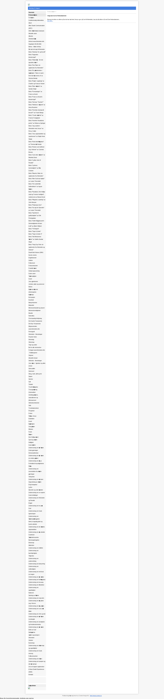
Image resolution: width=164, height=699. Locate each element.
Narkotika (31, 315)
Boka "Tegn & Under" (35, 231)
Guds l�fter (32, 445)
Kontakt (31, 674)
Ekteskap (31, 542)
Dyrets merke (33, 255)
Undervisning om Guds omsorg (35, 652)
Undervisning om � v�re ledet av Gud (36, 628)
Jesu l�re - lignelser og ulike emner (37, 365)
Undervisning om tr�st (35, 658)
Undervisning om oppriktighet (33, 589)
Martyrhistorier (33, 302)
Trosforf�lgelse (33, 387)
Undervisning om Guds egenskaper (35, 512)
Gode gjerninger (33, 450)
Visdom (31, 640)
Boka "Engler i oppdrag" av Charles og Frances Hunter (37, 82)
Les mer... (50, 20)
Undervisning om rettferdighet (33, 568)
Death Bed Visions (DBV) (36, 252)
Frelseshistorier (33, 265)
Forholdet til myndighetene (36, 463)
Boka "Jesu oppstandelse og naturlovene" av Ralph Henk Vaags (37, 136)
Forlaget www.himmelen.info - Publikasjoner (37, 351)
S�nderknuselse (34, 537)
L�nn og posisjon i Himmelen (34, 636)
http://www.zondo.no (96, 695)
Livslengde (32, 619)
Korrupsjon (32, 297)
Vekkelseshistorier (34, 403)
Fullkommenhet (33, 656)
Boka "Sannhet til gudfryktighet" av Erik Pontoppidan (35, 215)
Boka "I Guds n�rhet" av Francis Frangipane (36, 117)
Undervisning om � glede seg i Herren (36, 602)
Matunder (31, 305)
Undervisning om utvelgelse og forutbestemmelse (37, 623)
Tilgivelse (31, 556)
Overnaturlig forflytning (35, 318)
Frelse (30, 413)
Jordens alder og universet (36, 284)
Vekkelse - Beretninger (35, 360)
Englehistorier (32, 257)
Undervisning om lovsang (36, 582)
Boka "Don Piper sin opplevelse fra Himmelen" (36, 66)
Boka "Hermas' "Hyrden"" (36, 102)
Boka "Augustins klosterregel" (33, 56)
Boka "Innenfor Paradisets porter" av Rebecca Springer (37, 122)
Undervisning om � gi (35, 461)
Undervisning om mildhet (36, 548)
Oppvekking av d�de (35, 482)
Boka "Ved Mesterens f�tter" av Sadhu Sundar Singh (36, 239)
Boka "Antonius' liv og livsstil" (37, 52)
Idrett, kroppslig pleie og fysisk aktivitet (35, 523)
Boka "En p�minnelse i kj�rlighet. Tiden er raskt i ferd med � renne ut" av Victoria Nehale (36, 74)
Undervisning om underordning (33, 560)
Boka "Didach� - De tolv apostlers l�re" (36, 61)
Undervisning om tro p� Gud (36, 507)
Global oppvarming (34, 271)
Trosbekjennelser (34, 408)
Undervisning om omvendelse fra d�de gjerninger (35, 471)
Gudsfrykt (31, 534)
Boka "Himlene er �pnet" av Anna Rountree (37, 106)
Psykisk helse (33, 337)
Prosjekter (32, 410)
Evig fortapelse (33, 484)
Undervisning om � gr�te (36, 606)
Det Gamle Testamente (35, 321)
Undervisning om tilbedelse (36, 585)
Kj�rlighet (31, 424)
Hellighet (31, 442)
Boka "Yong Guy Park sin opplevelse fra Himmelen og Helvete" (37, 247)
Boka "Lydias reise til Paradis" (35, 161)
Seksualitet (32, 368)
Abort (30, 23)
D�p (30, 466)
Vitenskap (31, 342)
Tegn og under (33, 344)
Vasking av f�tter (34, 595)
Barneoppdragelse (34, 540)
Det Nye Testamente (35, 323)
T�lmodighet (32, 276)
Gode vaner (32, 273)
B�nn (30, 434)
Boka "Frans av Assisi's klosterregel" (35, 98)
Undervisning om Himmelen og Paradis (37, 499)
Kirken (30, 286)
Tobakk (31, 384)
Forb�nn (31, 17)
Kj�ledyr (31, 294)
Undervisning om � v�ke (36, 577)
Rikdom (31, 429)
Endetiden (31, 418)
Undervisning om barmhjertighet (33, 552)
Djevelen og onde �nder (36, 490)
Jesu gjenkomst (33, 281)
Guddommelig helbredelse (36, 20)
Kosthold (31, 300)
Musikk (31, 313)
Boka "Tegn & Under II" (35, 234)
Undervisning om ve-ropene (37, 492)
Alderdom (31, 545)
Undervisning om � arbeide (37, 532)
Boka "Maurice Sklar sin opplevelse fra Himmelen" (36, 175)
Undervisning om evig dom (36, 598)
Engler (30, 503)
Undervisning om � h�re (36, 447)
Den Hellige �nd (33, 437)
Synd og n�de (33, 439)
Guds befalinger (33, 495)
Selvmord (31, 371)
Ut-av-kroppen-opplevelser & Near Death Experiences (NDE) (36, 669)
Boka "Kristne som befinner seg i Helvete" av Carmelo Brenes (36, 149)
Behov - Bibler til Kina (35, 46)
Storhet (31, 379)
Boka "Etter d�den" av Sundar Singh (35, 88)
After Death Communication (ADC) (37, 27)
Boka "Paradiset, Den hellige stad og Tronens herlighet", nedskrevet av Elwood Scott (37, 194)
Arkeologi (31, 339)
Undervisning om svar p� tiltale (36, 610)
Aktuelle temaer (33, 358)
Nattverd (31, 592)
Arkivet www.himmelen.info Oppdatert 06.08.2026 (36, 43)
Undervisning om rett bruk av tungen (36, 573)
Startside (31, 12)
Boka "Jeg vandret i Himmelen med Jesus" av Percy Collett (36, 128)
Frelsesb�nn (33, 15)
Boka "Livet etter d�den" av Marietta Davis (37, 156)
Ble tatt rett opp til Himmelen (37, 49)
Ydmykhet (31, 476)
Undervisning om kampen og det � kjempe (37, 663)
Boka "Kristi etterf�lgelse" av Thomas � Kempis (36, 143)
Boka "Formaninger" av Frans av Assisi (35, 93)
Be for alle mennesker (35, 347)
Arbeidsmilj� (32, 38)
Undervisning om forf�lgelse (37, 579)
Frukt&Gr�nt (32, 268)
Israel (30, 279)
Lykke (30, 487)
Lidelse (31, 260)
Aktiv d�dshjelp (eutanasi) (36, 31)
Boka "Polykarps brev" (35, 205)
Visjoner (31, 355)
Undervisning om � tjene (36, 479)
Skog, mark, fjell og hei (35, 374)
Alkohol (31, 36)
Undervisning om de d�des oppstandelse (37, 528)
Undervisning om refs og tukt (37, 614)
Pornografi (32, 331)
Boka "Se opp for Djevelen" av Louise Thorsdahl (36, 209)
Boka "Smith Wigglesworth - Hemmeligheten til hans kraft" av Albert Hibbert (37, 223)
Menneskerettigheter (35, 310)
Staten (30, 376)
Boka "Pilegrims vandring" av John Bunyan (37, 201)
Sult (30, 381)
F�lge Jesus (32, 416)
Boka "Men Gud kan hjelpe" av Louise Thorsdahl (37, 180)
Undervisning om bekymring (37, 563)
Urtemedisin (32, 392)
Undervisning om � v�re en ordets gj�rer (36, 457)
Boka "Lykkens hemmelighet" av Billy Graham (35, 168)
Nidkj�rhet (32, 632)
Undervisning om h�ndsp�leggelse (34, 518)
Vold (30, 405)
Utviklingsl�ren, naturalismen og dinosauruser (33, 397)
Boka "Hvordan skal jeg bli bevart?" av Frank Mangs (36, 111)
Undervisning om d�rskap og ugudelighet (36, 647)
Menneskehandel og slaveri (37, 308)
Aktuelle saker (33, 33)
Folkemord (32, 263)
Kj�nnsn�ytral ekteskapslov (33, 291)
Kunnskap (31, 643)
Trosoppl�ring (33, 389)
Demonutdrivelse (33, 453)
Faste (30, 432)
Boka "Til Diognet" (34, 228)
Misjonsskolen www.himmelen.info (34, 328)
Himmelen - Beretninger (35, 334)
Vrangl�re (32, 426)
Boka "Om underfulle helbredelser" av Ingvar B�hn (35, 186)
